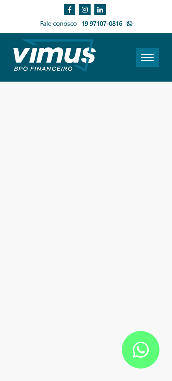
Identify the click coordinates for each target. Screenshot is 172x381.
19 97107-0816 (102, 23)
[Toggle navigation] (147, 57)
